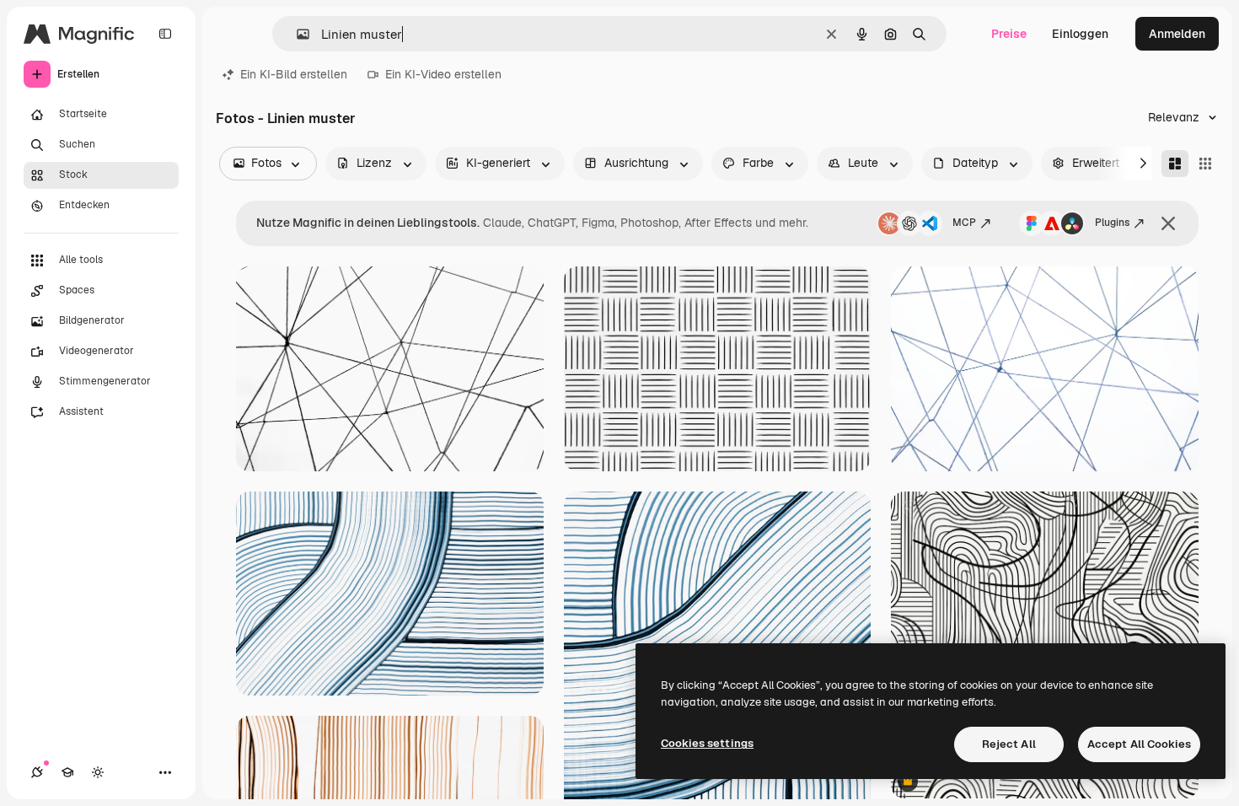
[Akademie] (67, 772)
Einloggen (1080, 33)
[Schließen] (1168, 223)
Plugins (1112, 222)
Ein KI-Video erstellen (443, 74)
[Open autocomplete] (296, 34)
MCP (964, 222)
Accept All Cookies (1139, 744)
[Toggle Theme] (97, 772)
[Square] (1205, 163)
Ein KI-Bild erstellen (293, 74)
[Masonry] (1174, 163)
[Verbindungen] (37, 772)
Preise (1009, 33)
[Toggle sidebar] (165, 33)
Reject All (1009, 744)
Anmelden (1177, 33)
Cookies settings (707, 743)
